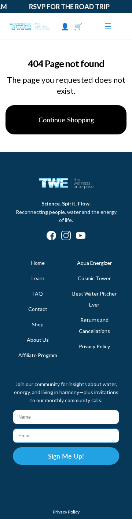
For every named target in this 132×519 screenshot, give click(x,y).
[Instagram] (66, 236)
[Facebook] (51, 236)
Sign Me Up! (66, 456)
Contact (37, 309)
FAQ (38, 293)
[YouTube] (80, 236)
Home (38, 263)
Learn (38, 278)
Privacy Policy (94, 346)
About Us (38, 340)
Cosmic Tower (94, 278)
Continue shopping (66, 120)
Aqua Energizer (94, 263)
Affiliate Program (37, 355)
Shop (38, 324)
